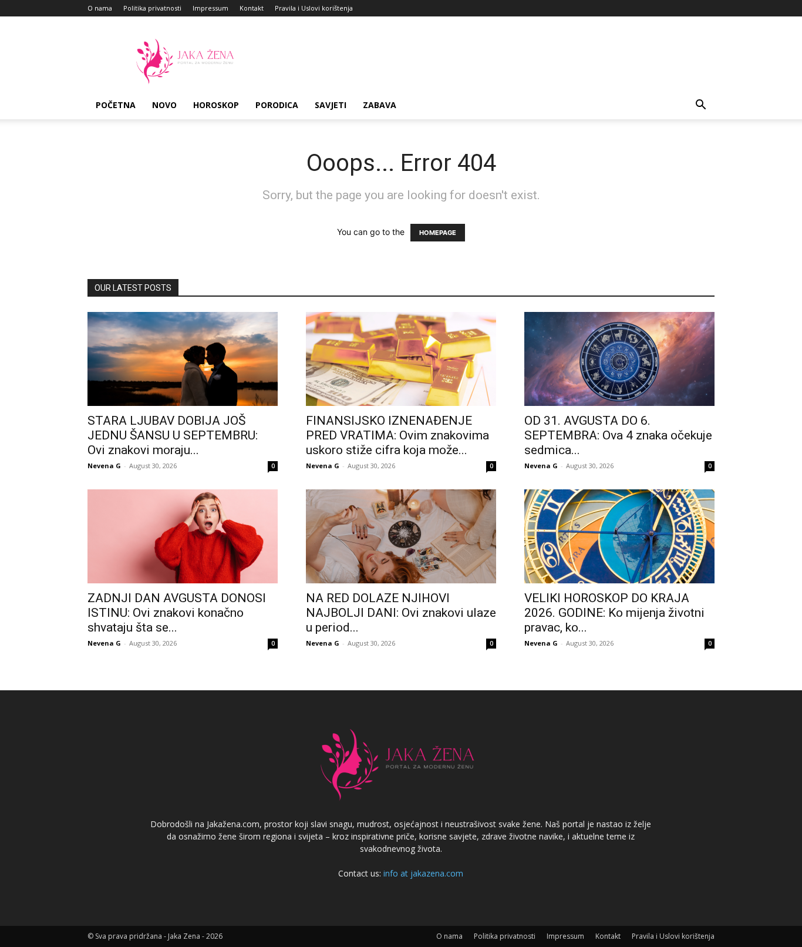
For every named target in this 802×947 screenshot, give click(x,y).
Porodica (276, 104)
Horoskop (216, 104)
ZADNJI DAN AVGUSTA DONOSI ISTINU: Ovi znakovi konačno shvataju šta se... (176, 612)
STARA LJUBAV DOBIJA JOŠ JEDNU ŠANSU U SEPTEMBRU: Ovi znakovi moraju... (172, 435)
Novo (164, 104)
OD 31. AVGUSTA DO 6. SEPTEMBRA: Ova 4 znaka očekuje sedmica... (618, 435)
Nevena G (104, 465)
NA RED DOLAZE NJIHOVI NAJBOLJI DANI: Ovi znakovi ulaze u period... (401, 612)
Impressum (210, 8)
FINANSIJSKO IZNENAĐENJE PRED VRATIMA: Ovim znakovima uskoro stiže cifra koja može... (397, 435)
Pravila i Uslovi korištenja (314, 8)
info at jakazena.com (423, 873)
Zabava (379, 104)
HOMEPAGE (437, 233)
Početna (116, 104)
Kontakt (252, 8)
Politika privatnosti (152, 8)
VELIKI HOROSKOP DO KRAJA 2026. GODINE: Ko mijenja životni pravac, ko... (614, 612)
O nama (99, 8)
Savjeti (330, 104)
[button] (700, 106)
